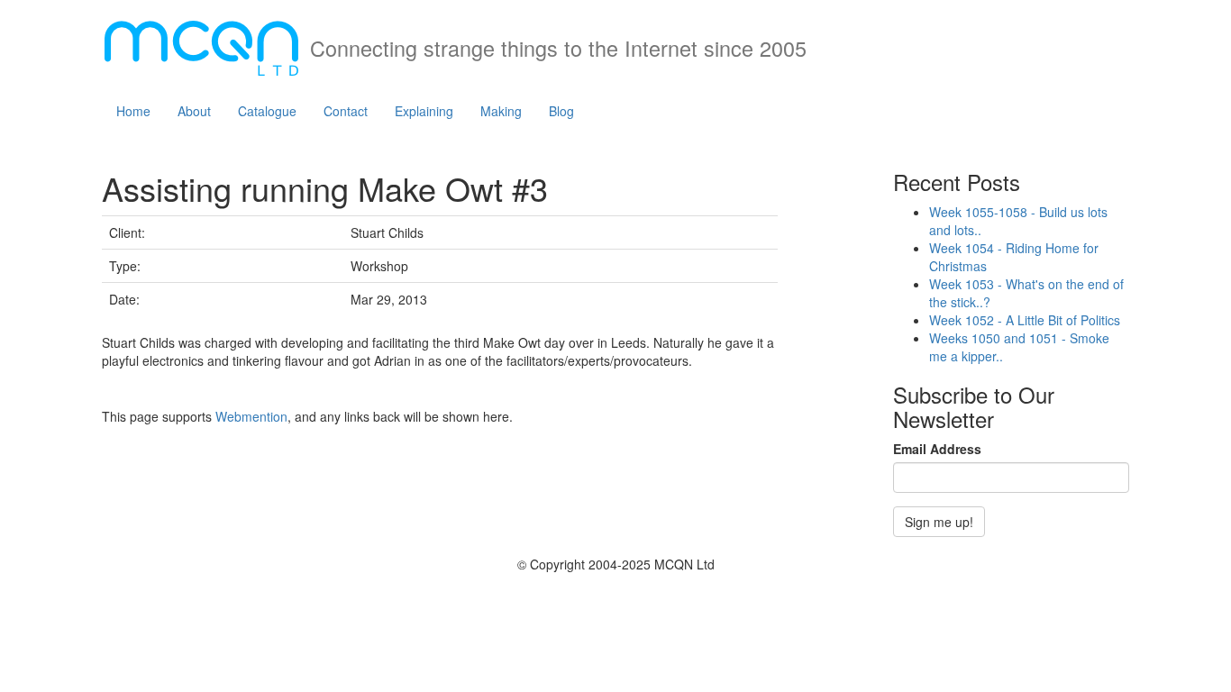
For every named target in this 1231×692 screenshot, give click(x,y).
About (194, 111)
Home (133, 111)
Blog (561, 111)
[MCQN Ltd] (201, 43)
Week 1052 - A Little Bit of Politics (1024, 320)
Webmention (251, 416)
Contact (346, 111)
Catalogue (267, 111)
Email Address (937, 449)
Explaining (424, 111)
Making (501, 111)
